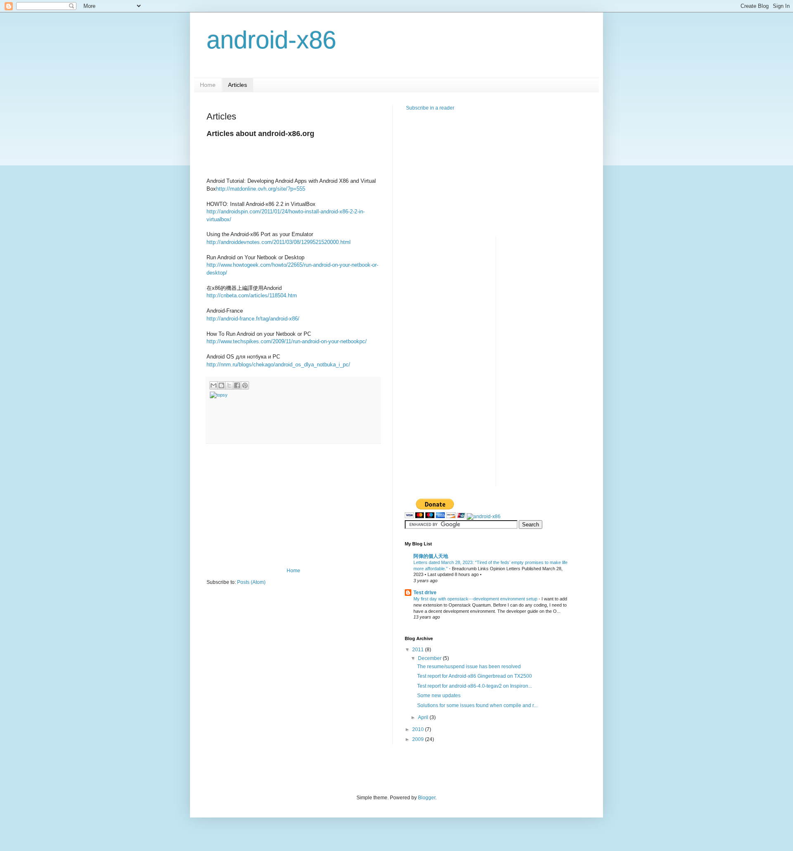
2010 (418, 729)
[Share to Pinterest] (245, 385)
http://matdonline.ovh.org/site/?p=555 (260, 189)
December (430, 658)
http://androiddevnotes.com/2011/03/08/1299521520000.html (279, 242)
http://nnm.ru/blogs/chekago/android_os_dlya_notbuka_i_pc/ (278, 364)
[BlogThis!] (221, 385)
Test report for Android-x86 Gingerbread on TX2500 (474, 676)
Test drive (425, 592)
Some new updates (439, 695)
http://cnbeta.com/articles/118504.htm (252, 295)
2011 (418, 650)
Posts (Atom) (251, 582)
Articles (237, 84)
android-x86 (271, 40)
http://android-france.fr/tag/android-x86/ (253, 319)
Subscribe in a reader (429, 108)
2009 (418, 739)
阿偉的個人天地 (430, 556)
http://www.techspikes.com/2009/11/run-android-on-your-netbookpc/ (287, 341)
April (424, 717)
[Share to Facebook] (237, 385)
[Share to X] (229, 385)
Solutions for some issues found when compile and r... (477, 705)
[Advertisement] (293, 505)
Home (208, 84)
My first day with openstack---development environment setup (476, 598)
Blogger (426, 798)
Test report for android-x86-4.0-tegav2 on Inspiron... (474, 686)
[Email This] (213, 385)
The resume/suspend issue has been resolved (469, 666)
